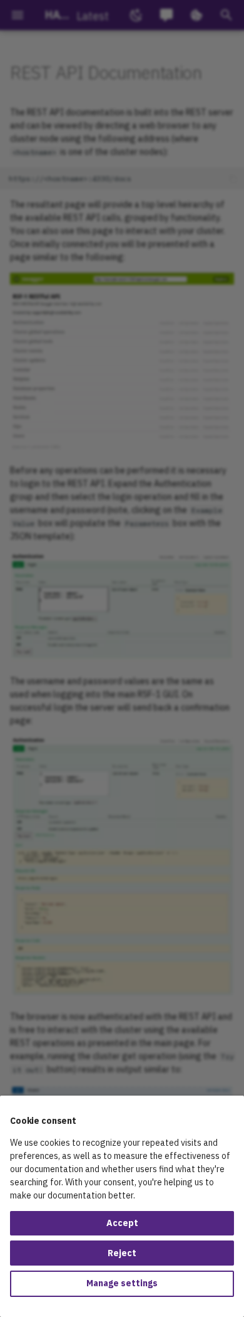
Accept (122, 1223)
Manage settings (122, 1283)
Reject (122, 1253)
